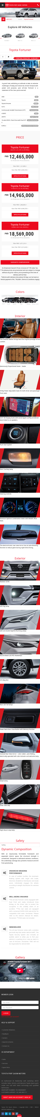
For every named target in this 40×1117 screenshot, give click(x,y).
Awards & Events (7, 1042)
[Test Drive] (3, 56)
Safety (4, 845)
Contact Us (5, 1046)
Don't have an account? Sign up (17, 1097)
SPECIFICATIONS (20, 176)
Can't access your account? (10, 1017)
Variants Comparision (20, 262)
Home (20, 19)
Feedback (5, 1034)
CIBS (31, 1107)
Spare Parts (6, 1067)
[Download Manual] (8, 56)
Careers (4, 1038)
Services (5, 1063)
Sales (4, 1059)
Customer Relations (8, 1030)
